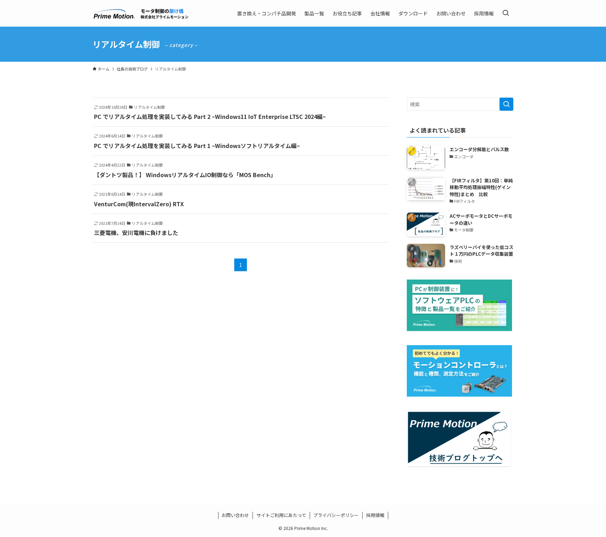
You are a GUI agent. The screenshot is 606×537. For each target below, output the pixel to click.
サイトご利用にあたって (281, 515)
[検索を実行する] (506, 104)
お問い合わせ (235, 515)
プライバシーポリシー (336, 515)
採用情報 (375, 515)
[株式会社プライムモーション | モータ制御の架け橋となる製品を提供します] (141, 13)
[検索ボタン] (505, 13)
